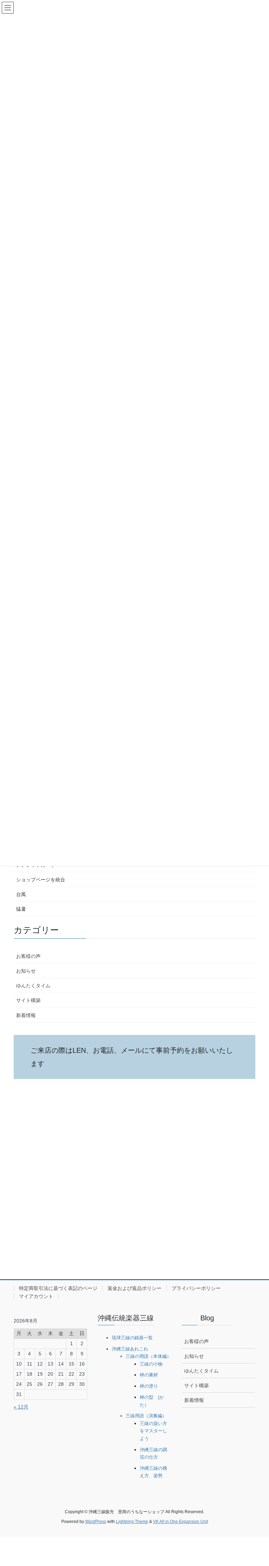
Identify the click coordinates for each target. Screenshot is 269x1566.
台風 (21, 894)
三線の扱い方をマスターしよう (153, 1431)
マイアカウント (36, 1296)
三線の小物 (151, 1364)
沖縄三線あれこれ (130, 1349)
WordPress (95, 1521)
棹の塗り (149, 1386)
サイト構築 (28, 1000)
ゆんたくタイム (33, 985)
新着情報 (26, 1015)
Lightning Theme (132, 1521)
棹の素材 (149, 1374)
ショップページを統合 (40, 879)
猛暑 (21, 909)
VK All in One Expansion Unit (180, 1521)
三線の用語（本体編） (148, 1356)
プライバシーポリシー (196, 1288)
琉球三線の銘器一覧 (132, 1337)
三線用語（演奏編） (146, 1415)
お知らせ (26, 971)
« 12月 (21, 1407)
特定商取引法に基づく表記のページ (58, 1288)
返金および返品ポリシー (134, 1288)
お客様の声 (28, 956)
